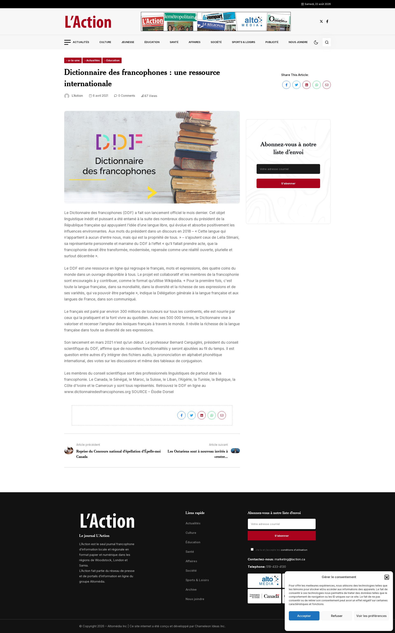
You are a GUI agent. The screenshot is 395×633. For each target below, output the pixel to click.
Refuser (337, 616)
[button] (387, 577)
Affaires (194, 42)
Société (216, 42)
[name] (88, 21)
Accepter (304, 616)
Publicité (271, 42)
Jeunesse (127, 42)
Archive (191, 589)
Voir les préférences (371, 616)
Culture (105, 42)
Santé (174, 42)
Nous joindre (298, 42)
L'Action (77, 95)
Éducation (151, 42)
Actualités (81, 42)
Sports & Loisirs (243, 42)
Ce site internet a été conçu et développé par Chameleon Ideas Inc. (177, 626)
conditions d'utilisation (294, 549)
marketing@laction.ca (290, 559)
